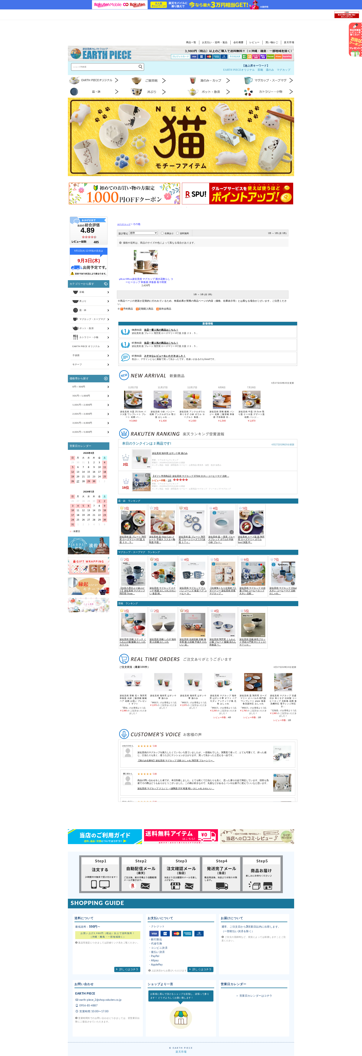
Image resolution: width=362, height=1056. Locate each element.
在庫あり (169, 233)
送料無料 (184, 233)
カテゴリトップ (123, 224)
